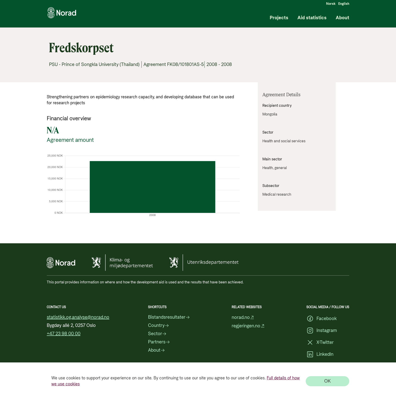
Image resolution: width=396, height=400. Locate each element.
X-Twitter (325, 342)
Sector (155, 334)
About (342, 18)
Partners (156, 342)
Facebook (326, 318)
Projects (279, 18)
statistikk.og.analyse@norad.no (78, 317)
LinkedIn (324, 354)
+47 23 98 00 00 (63, 334)
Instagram (326, 330)
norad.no (241, 317)
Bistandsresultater (166, 317)
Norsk (331, 3)
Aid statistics (312, 18)
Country (156, 325)
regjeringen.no (246, 325)
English (343, 3)
